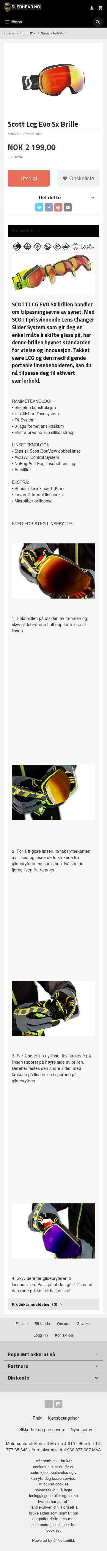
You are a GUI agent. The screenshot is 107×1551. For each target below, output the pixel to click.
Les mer (68, 1518)
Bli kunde (42, 1323)
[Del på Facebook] (49, 207)
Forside (9, 33)
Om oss (63, 1323)
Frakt (38, 1418)
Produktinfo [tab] (23, 231)
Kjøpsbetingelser (63, 1418)
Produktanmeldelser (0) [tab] (34, 1304)
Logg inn (41, 1334)
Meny (16, 22)
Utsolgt (29, 178)
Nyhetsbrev (81, 1429)
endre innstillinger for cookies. (57, 1527)
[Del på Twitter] (39, 207)
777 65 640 (17, 1450)
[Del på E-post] (68, 207)
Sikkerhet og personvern (42, 1429)
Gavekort (84, 1323)
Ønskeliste (81, 178)
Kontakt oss (64, 1334)
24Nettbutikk (64, 1540)
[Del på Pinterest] (58, 207)
